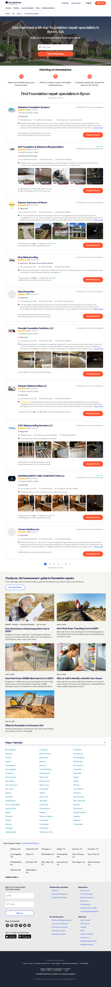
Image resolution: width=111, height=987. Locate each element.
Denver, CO (77, 849)
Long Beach (10, 765)
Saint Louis (44, 785)
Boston (42, 761)
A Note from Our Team (88, 908)
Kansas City (44, 781)
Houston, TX (93, 849)
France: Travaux (28, 963)
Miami (7, 812)
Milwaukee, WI (47, 854)
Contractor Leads (58, 931)
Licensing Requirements (89, 911)
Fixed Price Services (59, 898)
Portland (77, 750)
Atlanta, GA (15, 849)
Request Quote (93, 135)
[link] (55, 110)
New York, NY (94, 854)
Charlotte (43, 805)
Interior (8, 8)
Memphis (77, 769)
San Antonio (78, 797)
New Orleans (45, 754)
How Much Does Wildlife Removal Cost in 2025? (29, 678)
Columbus (43, 828)
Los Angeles (10, 769)
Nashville (77, 773)
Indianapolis (10, 832)
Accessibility (66, 970)
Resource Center (86, 898)
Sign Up (100, 3)
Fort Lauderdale (12, 805)
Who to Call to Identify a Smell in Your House (79, 678)
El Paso (76, 785)
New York (43, 797)
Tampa (8, 820)
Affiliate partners (86, 945)
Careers (83, 927)
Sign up (19, 913)
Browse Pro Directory (60, 894)
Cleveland (43, 824)
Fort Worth (78, 789)
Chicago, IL (46, 849)
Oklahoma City (45, 832)
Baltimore (43, 757)
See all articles (15, 587)
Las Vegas (43, 789)
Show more (99, 128)
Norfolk (76, 805)
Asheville (43, 801)
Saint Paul (43, 777)
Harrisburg (78, 754)
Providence (78, 765)
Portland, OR (31, 862)
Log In (88, 3)
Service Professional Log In (62, 920)
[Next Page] (70, 564)
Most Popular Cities (11, 843)
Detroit (42, 765)
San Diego (9, 781)
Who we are (85, 924)
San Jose (9, 789)
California (49, 969)
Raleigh (42, 812)
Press (82, 931)
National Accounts (59, 934)
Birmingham (10, 750)
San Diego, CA (78, 862)
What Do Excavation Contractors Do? (24, 725)
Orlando (8, 816)
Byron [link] (19, 14)
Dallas (76, 781)
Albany (42, 793)
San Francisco (11, 785)
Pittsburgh (78, 761)
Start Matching (55, 53)
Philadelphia (78, 757)
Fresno (8, 761)
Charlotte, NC (32, 849)
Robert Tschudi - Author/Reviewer (19, 624)
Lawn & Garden (27, 8)
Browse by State (30, 843)
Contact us (84, 938)
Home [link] (7, 14)
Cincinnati (43, 820)
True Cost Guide (86, 894)
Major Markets (13, 742)
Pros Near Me (85, 904)
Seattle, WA (15, 870)
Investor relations (87, 934)
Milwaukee (78, 824)
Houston (77, 793)
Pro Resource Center (60, 927)
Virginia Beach (79, 812)
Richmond (77, 808)
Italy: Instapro (56, 963)
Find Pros (55, 891)
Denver (8, 793)
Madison (77, 820)
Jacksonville (10, 808)
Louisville (43, 750)
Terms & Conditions (68, 974)
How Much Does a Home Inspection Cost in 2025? (27, 630)
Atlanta (8, 824)
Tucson (8, 757)
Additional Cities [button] (11, 877)
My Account (85, 891)
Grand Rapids (45, 769)
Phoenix (8, 754)
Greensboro (44, 808)
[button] (26, 176)
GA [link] (13, 14)
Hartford (9, 797)
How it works (85, 920)
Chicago (9, 828)
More (37, 8)
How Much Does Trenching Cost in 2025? (78, 628)
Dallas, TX (61, 849)
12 (65, 564)
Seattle (76, 816)
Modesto (9, 773)
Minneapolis (44, 773)
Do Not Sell (57, 969)
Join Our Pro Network (60, 924)
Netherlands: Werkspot (70, 963)
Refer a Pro (84, 901)
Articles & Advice (48, 8)
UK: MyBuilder (84, 963)
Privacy (43, 969)
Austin (76, 777)
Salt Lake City (79, 801)
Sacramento (10, 777)
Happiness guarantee (88, 941)
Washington (10, 801)
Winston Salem (46, 816)
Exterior (16, 8)
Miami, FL (30, 854)
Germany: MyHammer (42, 963)
